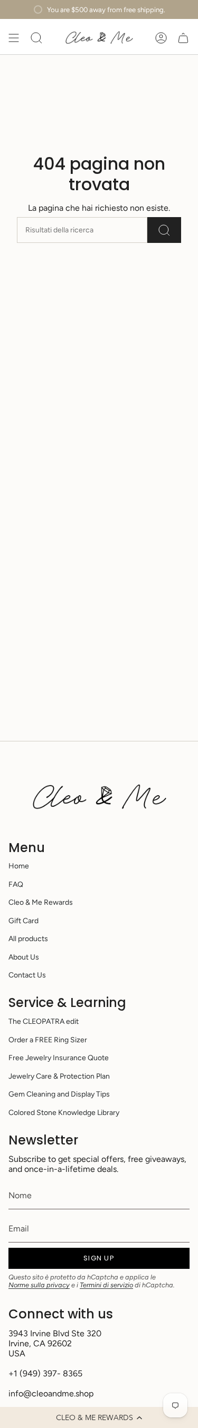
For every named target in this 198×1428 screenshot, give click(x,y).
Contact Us (27, 975)
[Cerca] (164, 230)
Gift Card (23, 920)
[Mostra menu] (13, 37)
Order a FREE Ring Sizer (47, 1039)
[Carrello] (183, 37)
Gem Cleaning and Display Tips (59, 1094)
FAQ (15, 884)
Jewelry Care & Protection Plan (59, 1076)
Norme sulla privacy (39, 1285)
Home (18, 866)
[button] (99, 1417)
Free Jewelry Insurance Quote (58, 1057)
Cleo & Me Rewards (40, 902)
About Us (23, 957)
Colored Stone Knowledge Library (63, 1112)
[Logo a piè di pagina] (99, 797)
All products (28, 938)
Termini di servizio (106, 1285)
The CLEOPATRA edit (43, 1021)
